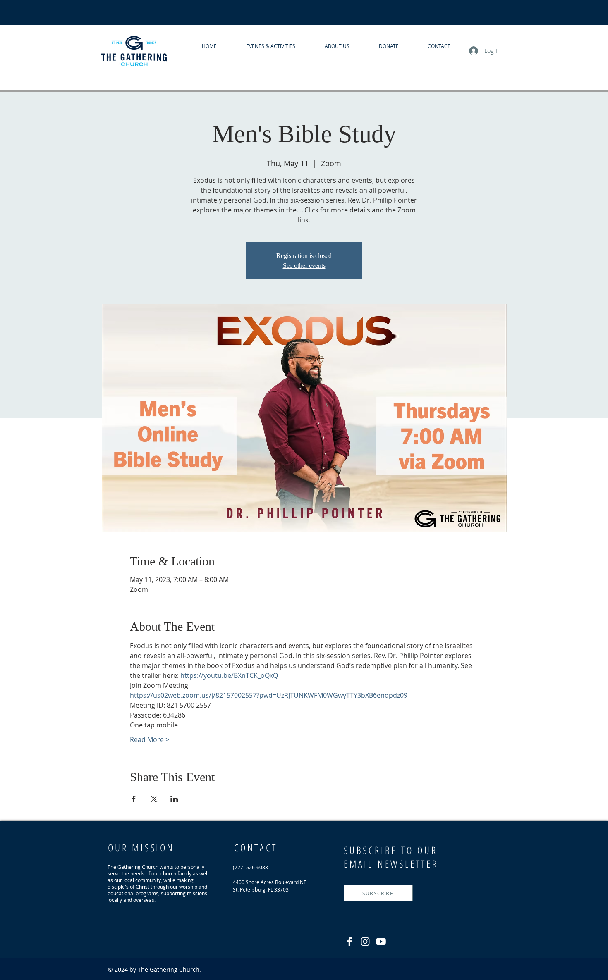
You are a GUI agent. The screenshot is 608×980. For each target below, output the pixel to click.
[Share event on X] (154, 799)
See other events (304, 265)
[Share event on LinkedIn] (174, 799)
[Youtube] (381, 941)
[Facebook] (349, 941)
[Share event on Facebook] (134, 799)
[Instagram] (365, 941)
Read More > (149, 739)
